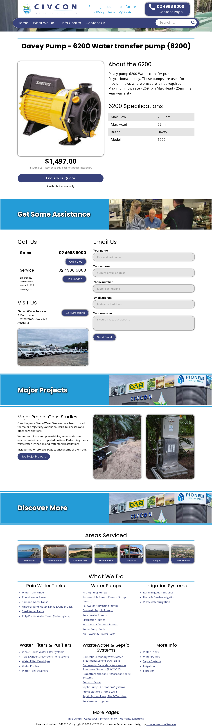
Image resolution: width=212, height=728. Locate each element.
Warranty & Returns (132, 718)
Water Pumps (151, 656)
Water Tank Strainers (35, 670)
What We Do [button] (44, 22)
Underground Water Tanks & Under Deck (47, 606)
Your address (101, 266)
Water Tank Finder (33, 592)
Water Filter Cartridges (36, 661)
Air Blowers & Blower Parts (99, 634)
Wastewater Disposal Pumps (100, 624)
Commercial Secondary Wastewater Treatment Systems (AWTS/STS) (104, 667)
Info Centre (71, 22)
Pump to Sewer (92, 682)
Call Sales (75, 262)
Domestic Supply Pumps (98, 610)
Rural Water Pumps (95, 615)
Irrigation (149, 666)
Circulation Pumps (94, 620)
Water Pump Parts (94, 629)
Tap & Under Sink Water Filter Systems (45, 656)
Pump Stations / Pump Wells (100, 691)
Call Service (74, 279)
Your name (100, 250)
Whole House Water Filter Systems (43, 652)
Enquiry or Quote (60, 178)
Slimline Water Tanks (35, 602)
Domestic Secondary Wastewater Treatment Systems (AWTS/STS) (103, 658)
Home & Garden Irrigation (159, 597)
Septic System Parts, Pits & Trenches (104, 696)
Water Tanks (151, 652)
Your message (102, 313)
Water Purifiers (31, 666)
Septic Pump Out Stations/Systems (104, 687)
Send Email (104, 337)
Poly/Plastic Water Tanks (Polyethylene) (46, 616)
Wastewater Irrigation (156, 602)
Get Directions (75, 313)
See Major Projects (33, 456)
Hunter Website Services (161, 724)
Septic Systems (152, 661)
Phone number (103, 282)
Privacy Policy (108, 718)
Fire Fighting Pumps (95, 592)
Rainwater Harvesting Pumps (100, 605)
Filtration (148, 670)
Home (23, 22)
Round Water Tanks (34, 597)
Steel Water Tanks (33, 611)
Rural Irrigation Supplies (158, 592)
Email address (102, 298)
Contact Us (95, 22)
